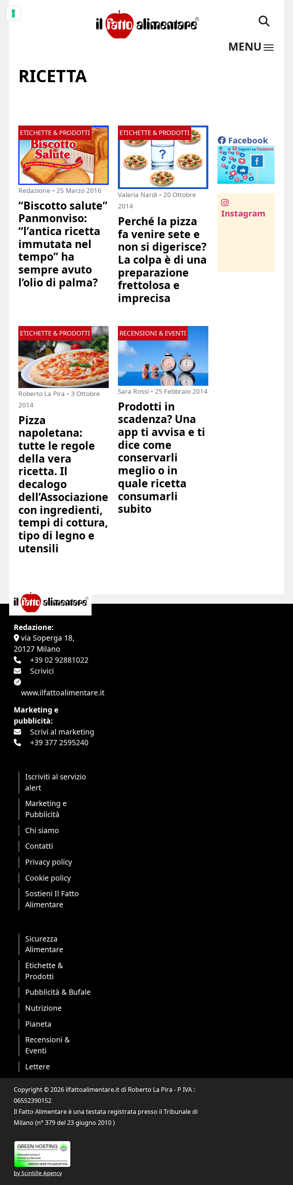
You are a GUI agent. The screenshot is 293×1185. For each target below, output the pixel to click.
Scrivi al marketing (62, 732)
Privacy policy (48, 862)
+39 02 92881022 (59, 660)
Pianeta (38, 1024)
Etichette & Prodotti (44, 970)
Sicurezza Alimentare (44, 944)
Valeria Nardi (137, 194)
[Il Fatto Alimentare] (146, 23)
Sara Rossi (133, 391)
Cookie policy (48, 878)
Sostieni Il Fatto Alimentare (52, 899)
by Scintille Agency (38, 1173)
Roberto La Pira (41, 393)
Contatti (39, 846)
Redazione (34, 190)
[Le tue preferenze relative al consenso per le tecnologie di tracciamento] (13, 13)
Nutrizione (43, 1008)
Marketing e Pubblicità (46, 808)
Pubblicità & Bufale (58, 992)
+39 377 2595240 (59, 742)
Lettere (37, 1066)
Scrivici (42, 671)
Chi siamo (42, 830)
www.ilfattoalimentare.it (63, 692)
